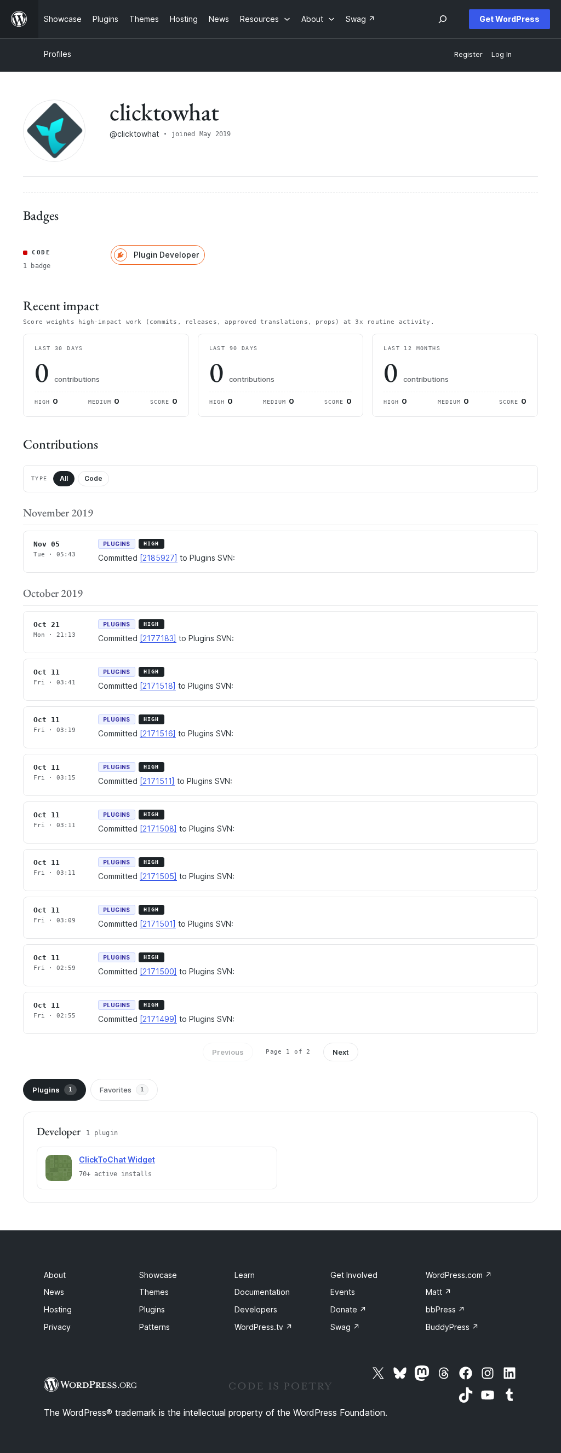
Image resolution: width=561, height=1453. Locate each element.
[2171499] (158, 1019)
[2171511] (157, 781)
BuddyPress (452, 1327)
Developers (255, 1309)
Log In (501, 54)
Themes (154, 1292)
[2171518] (158, 685)
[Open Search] (442, 19)
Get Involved (353, 1275)
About (55, 1275)
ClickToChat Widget (117, 1159)
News (54, 1292)
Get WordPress (509, 19)
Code (93, 478)
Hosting (58, 1309)
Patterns (154, 1327)
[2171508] (158, 828)
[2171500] (158, 971)
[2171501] (158, 923)
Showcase (158, 1275)
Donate (348, 1309)
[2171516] (158, 733)
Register (468, 54)
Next (341, 1052)
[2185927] (159, 557)
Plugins (52, 1089)
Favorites (122, 1089)
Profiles (57, 54)
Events (342, 1292)
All (64, 478)
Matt (438, 1292)
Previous (228, 1052)
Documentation (262, 1292)
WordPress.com (459, 1275)
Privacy (57, 1327)
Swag (345, 1327)
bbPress (445, 1309)
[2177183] (158, 638)
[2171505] (158, 876)
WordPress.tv (263, 1327)
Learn (244, 1275)
